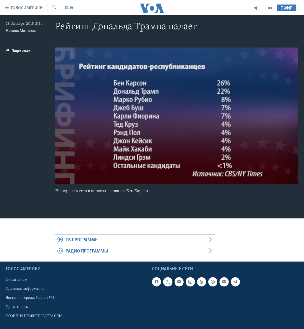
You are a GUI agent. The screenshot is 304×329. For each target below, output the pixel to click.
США (69, 8)
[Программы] (270, 8)
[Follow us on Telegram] (235, 281)
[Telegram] (255, 8)
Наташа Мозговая (21, 31)
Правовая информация (25, 289)
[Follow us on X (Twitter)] (167, 281)
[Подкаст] (212, 281)
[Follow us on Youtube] (179, 281)
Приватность (17, 307)
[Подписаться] (223, 281)
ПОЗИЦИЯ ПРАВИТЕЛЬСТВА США (34, 316)
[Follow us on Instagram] (190, 281)
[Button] (18, 52)
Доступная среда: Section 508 (30, 298)
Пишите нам (16, 280)
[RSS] (201, 281)
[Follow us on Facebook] (156, 281)
